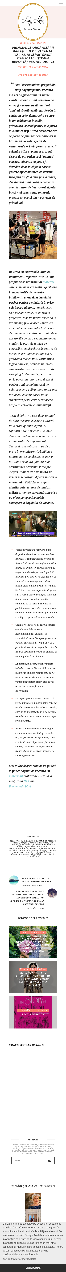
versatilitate (33, 856)
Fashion (23, 67)
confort (24, 843)
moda (46, 847)
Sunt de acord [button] (33, 1267)
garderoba (25, 845)
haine (19, 847)
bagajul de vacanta (46, 841)
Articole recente (35, 908)
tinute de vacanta (20, 854)
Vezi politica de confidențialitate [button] (19, 1258)
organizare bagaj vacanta (42, 850)
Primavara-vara (38, 67)
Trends (43, 75)
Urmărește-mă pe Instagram (33, 1186)
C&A (27, 781)
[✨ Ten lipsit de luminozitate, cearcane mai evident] (33, 1201)
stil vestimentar (43, 852)
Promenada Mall (20, 786)
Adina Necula (28, 841)
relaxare (18, 852)
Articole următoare (32, 886)
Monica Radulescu (18, 849)
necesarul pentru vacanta (43, 849)
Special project (28, 75)
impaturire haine (33, 847)
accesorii (15, 841)
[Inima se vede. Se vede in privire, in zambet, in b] (33, 1217)
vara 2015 (49, 854)
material (48, 282)
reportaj (29, 852)
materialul (16, 776)
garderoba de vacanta (43, 845)
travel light (36, 854)
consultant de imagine (41, 843)
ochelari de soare (18, 850)
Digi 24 (14, 845)
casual (15, 843)
